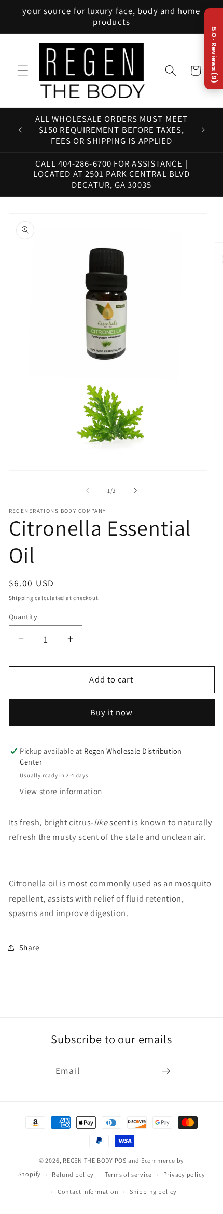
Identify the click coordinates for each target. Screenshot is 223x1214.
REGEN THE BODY (88, 1160)
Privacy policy (184, 1174)
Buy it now (111, 712)
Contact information (88, 1191)
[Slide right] (135, 490)
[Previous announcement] (20, 130)
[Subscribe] (166, 1071)
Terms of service (128, 1174)
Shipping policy (153, 1191)
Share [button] (29, 947)
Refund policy (72, 1174)
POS (121, 1160)
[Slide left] (87, 490)
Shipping (21, 598)
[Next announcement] (203, 130)
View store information (61, 791)
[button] (22, 70)
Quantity (23, 616)
